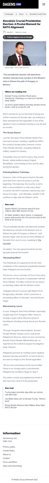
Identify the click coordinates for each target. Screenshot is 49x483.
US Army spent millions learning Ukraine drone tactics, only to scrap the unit (25, 106)
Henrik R (10, 32)
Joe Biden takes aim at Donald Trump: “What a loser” (25, 400)
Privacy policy (9, 447)
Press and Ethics (10, 462)
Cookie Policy (9, 451)
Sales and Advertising (12, 466)
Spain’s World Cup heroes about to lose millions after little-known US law (22, 210)
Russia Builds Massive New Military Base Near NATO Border (25, 406)
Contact (6, 458)
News (21, 14)
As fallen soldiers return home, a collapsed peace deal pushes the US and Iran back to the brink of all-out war (25, 217)
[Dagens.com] (21, 4)
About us (7, 454)
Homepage (9, 14)
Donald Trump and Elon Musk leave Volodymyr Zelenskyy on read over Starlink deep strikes (24, 98)
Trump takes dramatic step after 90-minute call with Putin (24, 393)
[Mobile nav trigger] (43, 4)
